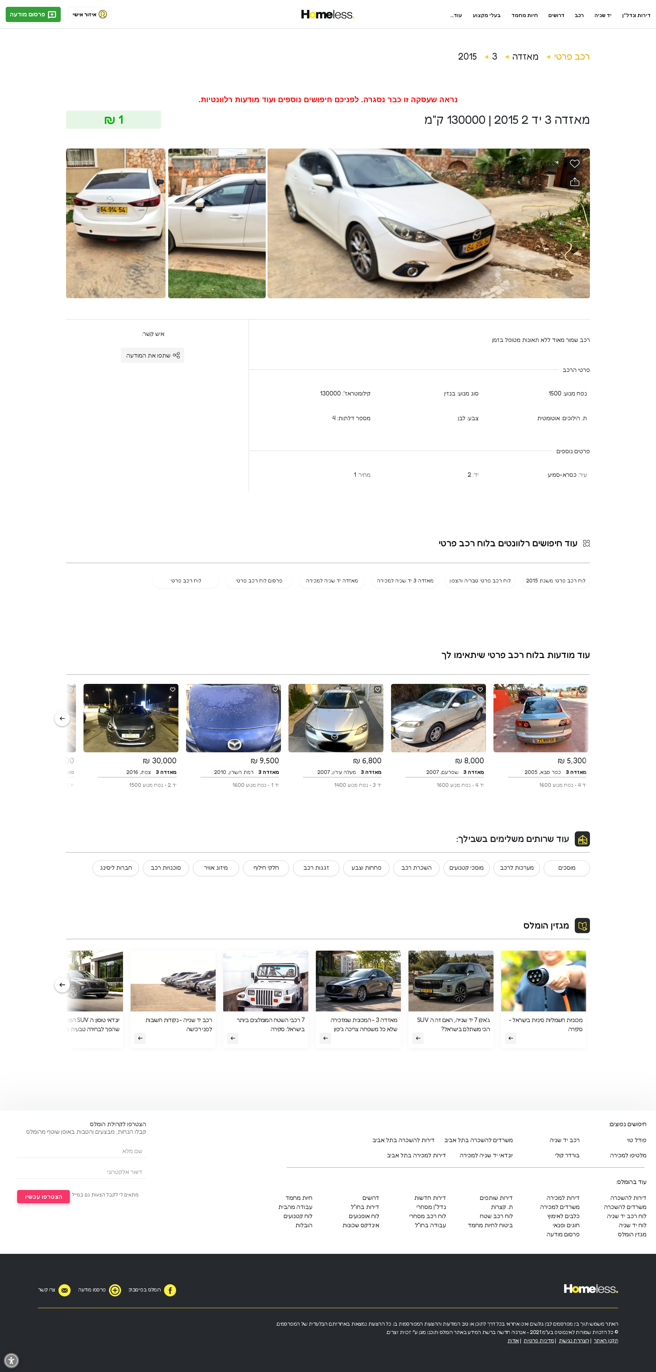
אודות (513, 1340)
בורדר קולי (567, 1155)
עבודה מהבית (295, 1207)
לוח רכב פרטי (185, 580)
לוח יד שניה (633, 1225)
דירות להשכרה (628, 1197)
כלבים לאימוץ (563, 1216)
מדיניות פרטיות (539, 1340)
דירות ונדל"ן (636, 15)
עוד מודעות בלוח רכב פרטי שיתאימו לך (516, 654)
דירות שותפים (496, 1197)
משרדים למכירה (560, 1207)
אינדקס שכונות (360, 1225)
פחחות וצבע (367, 867)
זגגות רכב (316, 867)
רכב (579, 15)
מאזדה (525, 56)
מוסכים (567, 867)
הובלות (303, 1225)
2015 (467, 56)
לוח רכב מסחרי (427, 1216)
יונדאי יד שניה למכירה (486, 1155)
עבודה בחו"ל (430, 1225)
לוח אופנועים (364, 1216)
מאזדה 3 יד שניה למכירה (405, 580)
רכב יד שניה (565, 1140)
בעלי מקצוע (487, 15)
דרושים (557, 15)
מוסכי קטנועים (466, 867)
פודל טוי (637, 1140)
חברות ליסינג (116, 867)
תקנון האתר (606, 1340)
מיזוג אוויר (216, 867)
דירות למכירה (563, 1197)
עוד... (456, 15)
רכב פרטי (572, 56)
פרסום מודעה (28, 14)
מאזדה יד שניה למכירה (332, 580)
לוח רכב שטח (496, 1216)
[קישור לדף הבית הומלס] (328, 14)
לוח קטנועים (298, 1216)
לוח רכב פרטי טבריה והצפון (480, 580)
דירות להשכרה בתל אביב (403, 1140)
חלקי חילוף (266, 867)
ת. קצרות (502, 1207)
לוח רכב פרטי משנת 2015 (555, 580)
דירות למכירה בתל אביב (416, 1155)
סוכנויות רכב (166, 867)
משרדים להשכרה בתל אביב (478, 1140)
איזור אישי (84, 14)
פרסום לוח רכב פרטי (259, 580)
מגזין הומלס (546, 925)
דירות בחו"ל (365, 1207)
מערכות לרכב (517, 867)
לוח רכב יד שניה (627, 1216)
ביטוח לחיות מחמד (490, 1225)
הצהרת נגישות (574, 1340)
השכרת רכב (416, 867)
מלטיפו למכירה (628, 1155)
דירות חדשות (430, 1197)
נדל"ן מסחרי (431, 1207)
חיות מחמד (524, 15)
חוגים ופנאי (566, 1225)
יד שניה (603, 15)
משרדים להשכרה (625, 1207)
